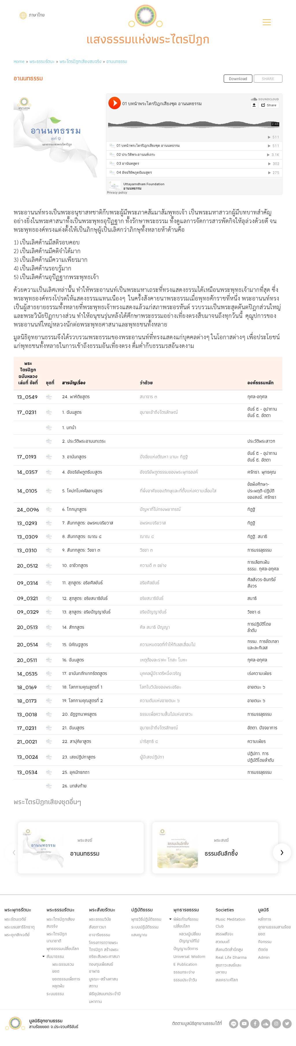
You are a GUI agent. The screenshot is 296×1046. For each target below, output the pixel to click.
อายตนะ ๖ (256, 687)
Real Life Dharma (231, 957)
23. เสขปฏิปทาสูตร (78, 757)
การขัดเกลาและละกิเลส (263, 644)
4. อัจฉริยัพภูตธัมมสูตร (82, 472)
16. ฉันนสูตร (73, 659)
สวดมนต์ (223, 941)
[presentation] (14, 852)
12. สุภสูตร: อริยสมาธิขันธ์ (85, 598)
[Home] (145, 14)
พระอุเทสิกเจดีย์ (16, 934)
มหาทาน (95, 1001)
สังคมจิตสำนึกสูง (229, 949)
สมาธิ (262, 536)
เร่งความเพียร (259, 673)
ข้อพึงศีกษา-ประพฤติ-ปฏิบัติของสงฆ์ (260, 491)
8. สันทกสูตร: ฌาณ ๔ (81, 536)
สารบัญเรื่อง (74, 382)
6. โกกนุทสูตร (74, 509)
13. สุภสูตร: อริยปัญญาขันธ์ (86, 611)
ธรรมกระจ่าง (184, 972)
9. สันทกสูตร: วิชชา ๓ (81, 550)
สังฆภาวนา (97, 926)
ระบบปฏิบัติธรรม (144, 926)
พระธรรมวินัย (100, 919)
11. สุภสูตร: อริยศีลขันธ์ (82, 582)
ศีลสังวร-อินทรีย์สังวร (261, 582)
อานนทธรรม (116, 61)
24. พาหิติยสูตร (76, 396)
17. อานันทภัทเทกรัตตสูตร (84, 673)
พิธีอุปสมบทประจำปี (105, 993)
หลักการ (264, 919)
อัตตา (266, 415)
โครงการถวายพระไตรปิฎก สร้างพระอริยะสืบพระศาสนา (104, 949)
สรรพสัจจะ (225, 933)
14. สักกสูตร (73, 627)
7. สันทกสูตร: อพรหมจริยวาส (87, 522)
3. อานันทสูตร (74, 456)
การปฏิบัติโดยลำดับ (259, 627)
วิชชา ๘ (253, 611)
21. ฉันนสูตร (73, 727)
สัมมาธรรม (55, 956)
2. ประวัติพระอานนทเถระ (84, 441)
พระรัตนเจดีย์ (15, 919)
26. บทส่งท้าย (74, 785)
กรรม (252, 641)
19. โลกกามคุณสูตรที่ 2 (82, 700)
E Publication (185, 964)
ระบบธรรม (55, 993)
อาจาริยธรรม (99, 934)
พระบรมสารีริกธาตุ (19, 926)
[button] (267, 22)
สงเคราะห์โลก (227, 979)
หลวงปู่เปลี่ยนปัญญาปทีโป (190, 937)
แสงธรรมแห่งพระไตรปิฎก (148, 39)
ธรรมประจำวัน (185, 979)
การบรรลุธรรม (259, 550)
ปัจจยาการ (268, 727)
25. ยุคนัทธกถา (75, 772)
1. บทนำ (69, 427)
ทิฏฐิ (251, 509)
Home (19, 61)
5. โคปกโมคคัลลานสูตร (82, 490)
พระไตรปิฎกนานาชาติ (57, 937)
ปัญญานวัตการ (185, 948)
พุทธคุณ (269, 472)
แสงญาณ (139, 934)
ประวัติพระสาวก (261, 441)
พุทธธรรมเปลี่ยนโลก (63, 948)
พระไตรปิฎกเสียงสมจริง (80, 61)
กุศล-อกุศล (257, 396)
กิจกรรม (264, 941)
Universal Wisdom (189, 956)
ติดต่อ (263, 949)
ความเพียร (256, 741)
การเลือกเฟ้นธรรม (258, 565)
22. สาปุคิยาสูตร (76, 741)
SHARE (268, 78)
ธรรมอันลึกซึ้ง (221, 853)
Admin (264, 957)
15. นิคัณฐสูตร (75, 644)
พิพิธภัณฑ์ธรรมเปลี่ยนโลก (185, 923)
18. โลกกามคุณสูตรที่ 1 (82, 687)
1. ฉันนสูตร (72, 412)
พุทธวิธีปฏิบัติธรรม (146, 919)
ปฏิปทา (253, 753)
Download (238, 78)
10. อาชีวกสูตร (75, 565)
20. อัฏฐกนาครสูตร (79, 714)
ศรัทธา (253, 472)
